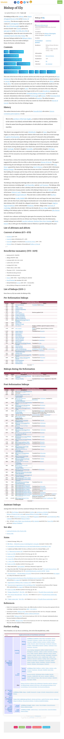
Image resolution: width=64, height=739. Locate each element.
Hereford (39, 642)
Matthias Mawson (19, 447)
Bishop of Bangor (9, 169)
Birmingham (48, 638)
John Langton (18, 328)
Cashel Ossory (34, 709)
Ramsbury (42, 494)
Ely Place (53, 195)
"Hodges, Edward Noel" (13, 592)
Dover (28, 653)
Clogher (33, 705)
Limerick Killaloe (52, 709)
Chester (42, 449)
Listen (60, 2)
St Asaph (42, 436)
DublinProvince (17, 710)
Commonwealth (36, 414)
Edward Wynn (26, 484)
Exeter (41, 360)
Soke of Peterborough (12, 26)
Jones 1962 (11, 559)
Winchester (35, 399)
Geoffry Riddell (20, 198)
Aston (28, 650)
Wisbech (50, 190)
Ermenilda (29, 149)
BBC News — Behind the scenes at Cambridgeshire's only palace (23, 544)
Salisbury (46, 645)
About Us (28, 727)
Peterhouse (30, 205)
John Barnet (18, 341)
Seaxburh (9, 239)
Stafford (52, 660)
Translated (34, 305)
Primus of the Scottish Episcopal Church (22, 699)
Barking (32, 650)
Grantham (29, 655)
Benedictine (46, 91)
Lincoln (42, 420)
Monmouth (33, 692)
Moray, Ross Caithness (28, 701)
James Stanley (18, 362)
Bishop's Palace (27, 38)
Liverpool (29, 670)
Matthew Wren (38, 221)
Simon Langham (19, 340)
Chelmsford (29, 640)
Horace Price (17, 516)
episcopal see (8, 31)
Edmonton (45, 653)
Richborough (53, 658)
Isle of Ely (24, 31)
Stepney (29, 662)
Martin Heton (18, 397)
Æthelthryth (32, 132)
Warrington (29, 679)
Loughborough (45, 657)
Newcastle (42, 486)
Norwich (42, 331)
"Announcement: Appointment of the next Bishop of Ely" (21, 585)
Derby (44, 640)
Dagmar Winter (26, 495)
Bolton (43, 674)
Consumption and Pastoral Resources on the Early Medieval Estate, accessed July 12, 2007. (29, 546)
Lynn (54, 657)
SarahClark (47, 35)
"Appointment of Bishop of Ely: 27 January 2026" (19, 582)
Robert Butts (26, 442)
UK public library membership (46, 592)
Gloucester (43, 453)
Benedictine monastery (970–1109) (12, 59)
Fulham (54, 653)
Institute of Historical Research (31, 613)
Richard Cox (29, 391)
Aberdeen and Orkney (36, 699)
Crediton (41, 651)
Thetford (48, 662)
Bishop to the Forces (25, 683)
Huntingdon (48, 655)
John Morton (56, 210)
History (6, 51)
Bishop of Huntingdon (50, 33)
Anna (44, 132)
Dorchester (43, 489)
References (43, 71)
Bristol (42, 402)
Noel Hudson (26, 486)
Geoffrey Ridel (19, 308)
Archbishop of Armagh (26, 705)
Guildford (35, 642)
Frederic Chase (27, 477)
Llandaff (28, 692)
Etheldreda (9, 236)
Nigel (16, 306)
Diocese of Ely (14, 19)
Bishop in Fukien (25, 518)
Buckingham (30, 651)
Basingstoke (37, 650)
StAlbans (29, 645)
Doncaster (29, 676)
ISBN (28, 609)
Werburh (9, 244)
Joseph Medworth (21, 195)
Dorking (55, 651)
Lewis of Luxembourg (20, 349)
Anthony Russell (27, 492)
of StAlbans (44, 514)
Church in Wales (10, 695)
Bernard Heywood (20, 483)
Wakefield (54, 677)
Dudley (32, 653)
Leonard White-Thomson (23, 480)
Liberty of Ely (10, 533)
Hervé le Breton (37, 167)
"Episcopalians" (21, 566)
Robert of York (18, 312)
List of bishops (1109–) (9, 63)
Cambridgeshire (14, 24)
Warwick (29, 664)
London (28, 643)
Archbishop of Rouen (37, 349)
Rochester (42, 405)
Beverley (33, 674)
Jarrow (44, 498)
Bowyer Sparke (19, 460)
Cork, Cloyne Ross (43, 709)
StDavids (43, 692)
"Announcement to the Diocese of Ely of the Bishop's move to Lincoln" (25, 578)
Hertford (39, 655)
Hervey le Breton (50, 56)
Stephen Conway (27, 494)
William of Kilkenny (20, 318)
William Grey (18, 353)
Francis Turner (19, 428)
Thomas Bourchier (20, 351)
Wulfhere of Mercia (35, 244)
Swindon (33, 662)
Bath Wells (42, 638)
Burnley (51, 674)
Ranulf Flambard (11, 280)
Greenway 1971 (11, 556)
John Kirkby (18, 322)
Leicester (44, 642)
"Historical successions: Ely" (16, 551)
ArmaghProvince (17, 706)
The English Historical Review (50, 569)
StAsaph (38, 692)
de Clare (18, 282)
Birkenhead (38, 674)
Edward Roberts (27, 487)
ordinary (20, 16)
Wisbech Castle (16, 192)
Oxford (37, 643)
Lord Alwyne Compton (23, 475)
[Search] (31, 2)
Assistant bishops (23, 71)
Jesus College (44, 208)
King (33, 328)
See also (31, 71)
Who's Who (22, 592)
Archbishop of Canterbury (33, 638)
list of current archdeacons (43, 687)
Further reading (51, 71)
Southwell (29, 671)
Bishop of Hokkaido (17, 523)
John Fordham (19, 346)
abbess (52, 81)
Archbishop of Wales (17, 692)
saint (26, 88)
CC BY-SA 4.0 (32, 717)
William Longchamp (20, 309)
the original (56, 573)
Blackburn (38, 668)
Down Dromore (51, 705)
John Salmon (18, 325)
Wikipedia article (38, 715)
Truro (55, 645)
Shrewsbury (35, 660)
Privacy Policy (46, 727)
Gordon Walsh (17, 521)
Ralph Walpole (19, 331)
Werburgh (51, 149)
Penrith (29, 677)
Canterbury (48, 40)
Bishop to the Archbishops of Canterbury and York (41, 683)
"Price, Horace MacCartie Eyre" (15, 594)
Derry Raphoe (43, 705)
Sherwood (44, 677)
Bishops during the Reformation (12, 67)
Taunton (37, 662)
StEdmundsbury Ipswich (37, 645)
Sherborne (29, 660)
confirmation (50, 498)
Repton (48, 658)
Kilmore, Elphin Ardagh (26, 707)
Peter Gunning (47, 221)
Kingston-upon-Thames (32, 657)
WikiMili (4, 2)
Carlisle (43, 668)
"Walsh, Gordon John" (13, 599)
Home (15, 727)
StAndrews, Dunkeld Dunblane (41, 701)
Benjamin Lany (19, 421)
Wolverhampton (40, 664)
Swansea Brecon (50, 692)
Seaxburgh (10, 149)
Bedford (32, 512)
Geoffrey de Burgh (20, 315)
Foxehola (39, 98)
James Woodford (19, 473)
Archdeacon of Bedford (42, 512)
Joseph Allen (18, 464)
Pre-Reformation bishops (23, 63)
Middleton (52, 676)
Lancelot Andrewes (27, 221)
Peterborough (34, 96)
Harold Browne (19, 470)
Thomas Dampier (19, 457)
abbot (9, 84)
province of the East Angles (22, 119)
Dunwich (36, 653)
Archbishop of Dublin (25, 709)
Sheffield (45, 670)
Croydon (45, 651)
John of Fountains (19, 314)
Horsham (43, 655)
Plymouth (34, 658)
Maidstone (29, 658)
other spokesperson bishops (46, 685)
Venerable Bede (37, 111)
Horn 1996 (11, 561)
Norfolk (19, 28)
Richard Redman (19, 360)
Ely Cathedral (49, 64)
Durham (42, 346)
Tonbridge (52, 662)
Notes (36, 71)
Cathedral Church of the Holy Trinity (14, 36)
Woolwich (46, 664)
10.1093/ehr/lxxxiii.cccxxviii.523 (34, 571)
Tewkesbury (42, 662)
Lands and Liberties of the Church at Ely (16, 531)
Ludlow (50, 657)
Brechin (51, 699)
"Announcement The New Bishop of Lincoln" (19, 573)
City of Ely (18, 31)
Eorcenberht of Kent (30, 241)
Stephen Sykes (27, 490)
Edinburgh (56, 699)
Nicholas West (19, 363)
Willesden (34, 664)
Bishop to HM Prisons (35, 685)
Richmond (33, 677)
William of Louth (19, 324)
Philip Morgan (19, 347)
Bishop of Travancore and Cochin (15, 514)
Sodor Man (50, 670)
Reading (44, 658)
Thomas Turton (19, 468)
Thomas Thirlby (19, 378)
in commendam (50, 349)
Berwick (29, 674)
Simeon (9, 277)
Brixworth (51, 650)
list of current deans (32, 687)
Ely (43, 18)
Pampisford (36, 516)
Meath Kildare (24, 711)
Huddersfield (35, 676)
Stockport (50, 677)
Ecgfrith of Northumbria (12, 137)
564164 (47, 571)
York (40, 343)
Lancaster (47, 676)
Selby (41, 677)
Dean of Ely (50, 521)
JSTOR (43, 571)
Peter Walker (26, 489)
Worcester (42, 337)
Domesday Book (55, 96)
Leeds (55, 668)
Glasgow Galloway (17, 701)
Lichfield (48, 642)
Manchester (34, 670)
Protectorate (47, 414)
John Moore (18, 435)
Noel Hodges (15, 512)
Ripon (37, 677)
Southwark (51, 645)
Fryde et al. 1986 (11, 554)
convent (7, 81)
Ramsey (43, 96)
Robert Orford (18, 332)
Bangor (42, 305)
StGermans (47, 660)
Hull (41, 482)
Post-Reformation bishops (10, 71)
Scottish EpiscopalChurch (9, 701)
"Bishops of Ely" (21, 611)
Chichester (43, 398)
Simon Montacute (19, 337)
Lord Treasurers (43, 185)
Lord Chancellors (29, 185)
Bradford (47, 674)
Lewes (39, 657)
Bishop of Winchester (39, 93)
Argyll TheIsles (45, 699)
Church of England (9, 664)
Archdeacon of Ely (24, 516)
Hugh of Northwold (20, 317)
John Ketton (18, 334)
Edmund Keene (19, 451)
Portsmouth (48, 643)
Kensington (43, 487)
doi (26, 571)
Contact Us (21, 727)
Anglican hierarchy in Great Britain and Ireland (32, 635)
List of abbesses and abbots (16, 51)
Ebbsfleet (41, 653)
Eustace (17, 311)
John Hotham (18, 335)
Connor (37, 705)
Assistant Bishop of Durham (32, 514)
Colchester (36, 651)
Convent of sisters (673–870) (11, 55)
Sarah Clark (25, 498)
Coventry (40, 640)
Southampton (41, 660)
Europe (53, 640)
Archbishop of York (31, 668)
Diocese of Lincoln (46, 162)
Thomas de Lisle (19, 338)
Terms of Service (37, 727)
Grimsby (34, 655)
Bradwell (47, 650)
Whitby (34, 679)
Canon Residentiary (51, 516)
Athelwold (30, 93)
